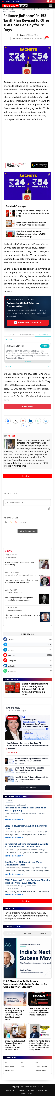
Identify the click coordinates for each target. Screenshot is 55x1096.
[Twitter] (15, 420)
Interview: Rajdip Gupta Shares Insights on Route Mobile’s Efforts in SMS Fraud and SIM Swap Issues (39, 1045)
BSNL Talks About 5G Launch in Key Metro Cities (26, 827)
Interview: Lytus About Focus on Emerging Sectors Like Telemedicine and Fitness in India (15, 1045)
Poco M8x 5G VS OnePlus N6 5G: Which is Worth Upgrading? (25, 809)
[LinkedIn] (30, 420)
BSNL (22, 1066)
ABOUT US (10, 1090)
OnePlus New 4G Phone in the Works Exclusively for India (23, 863)
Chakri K (23, 35)
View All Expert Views (27, 788)
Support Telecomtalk (12, 1)
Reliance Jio (9, 1070)
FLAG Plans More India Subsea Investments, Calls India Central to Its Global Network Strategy (25, 984)
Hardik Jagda (11, 555)
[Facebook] (7, 420)
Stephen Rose (11, 607)
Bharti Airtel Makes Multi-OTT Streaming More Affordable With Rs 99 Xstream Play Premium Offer (35, 689)
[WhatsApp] (38, 420)
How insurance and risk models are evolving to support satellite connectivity (21, 581)
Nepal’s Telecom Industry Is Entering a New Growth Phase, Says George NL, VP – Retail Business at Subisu (14, 1013)
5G (21, 1062)
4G (37, 1062)
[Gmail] (23, 420)
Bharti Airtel (9, 1066)
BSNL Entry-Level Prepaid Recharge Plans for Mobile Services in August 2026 (27, 881)
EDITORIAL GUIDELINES (25, 1090)
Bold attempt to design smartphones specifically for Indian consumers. (19, 598)
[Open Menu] (50, 6)
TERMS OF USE (41, 1090)
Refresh (9, 801)
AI (21, 1070)
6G (6, 1062)
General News (41, 1070)
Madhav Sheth (11, 590)
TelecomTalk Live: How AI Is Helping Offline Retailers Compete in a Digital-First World (39, 1011)
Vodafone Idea (41, 1066)
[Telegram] (45, 420)
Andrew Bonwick (13, 572)
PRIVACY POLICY (27, 1093)
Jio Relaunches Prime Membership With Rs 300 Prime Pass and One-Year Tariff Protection (26, 845)
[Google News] (27, 425)
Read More (27, 406)
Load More (27, 476)
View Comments (27, 531)
